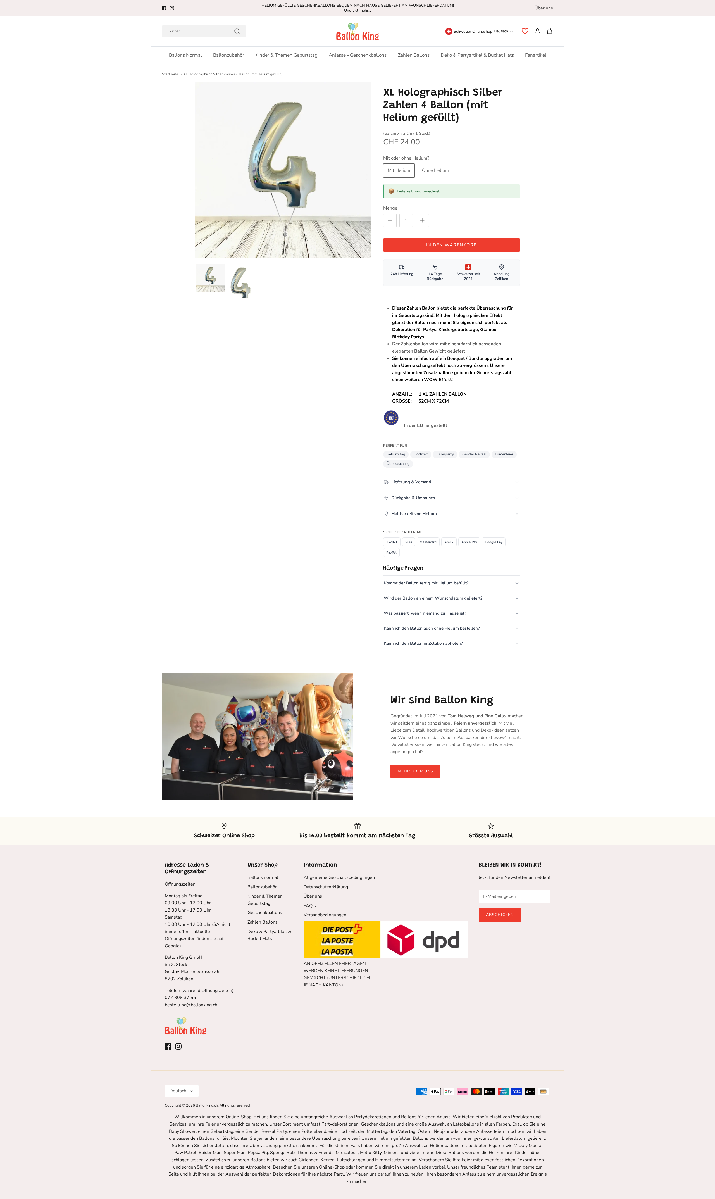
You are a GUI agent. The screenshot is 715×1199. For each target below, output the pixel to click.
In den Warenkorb (451, 245)
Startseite (170, 74)
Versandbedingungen (325, 915)
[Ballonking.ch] (357, 31)
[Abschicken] (237, 31)
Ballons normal (185, 55)
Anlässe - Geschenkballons (358, 55)
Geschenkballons (264, 913)
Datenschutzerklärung (326, 887)
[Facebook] (164, 8)
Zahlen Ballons (414, 55)
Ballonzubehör (228, 55)
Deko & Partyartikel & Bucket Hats (477, 55)
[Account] (536, 31)
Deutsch (501, 31)
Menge (390, 208)
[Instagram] (172, 8)
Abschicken (500, 914)
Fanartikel (535, 55)
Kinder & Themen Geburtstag (286, 55)
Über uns (544, 8)
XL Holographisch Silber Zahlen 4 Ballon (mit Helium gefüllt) (232, 74)
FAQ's (310, 906)
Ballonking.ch (207, 1105)
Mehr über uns (415, 771)
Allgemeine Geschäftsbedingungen (339, 877)
